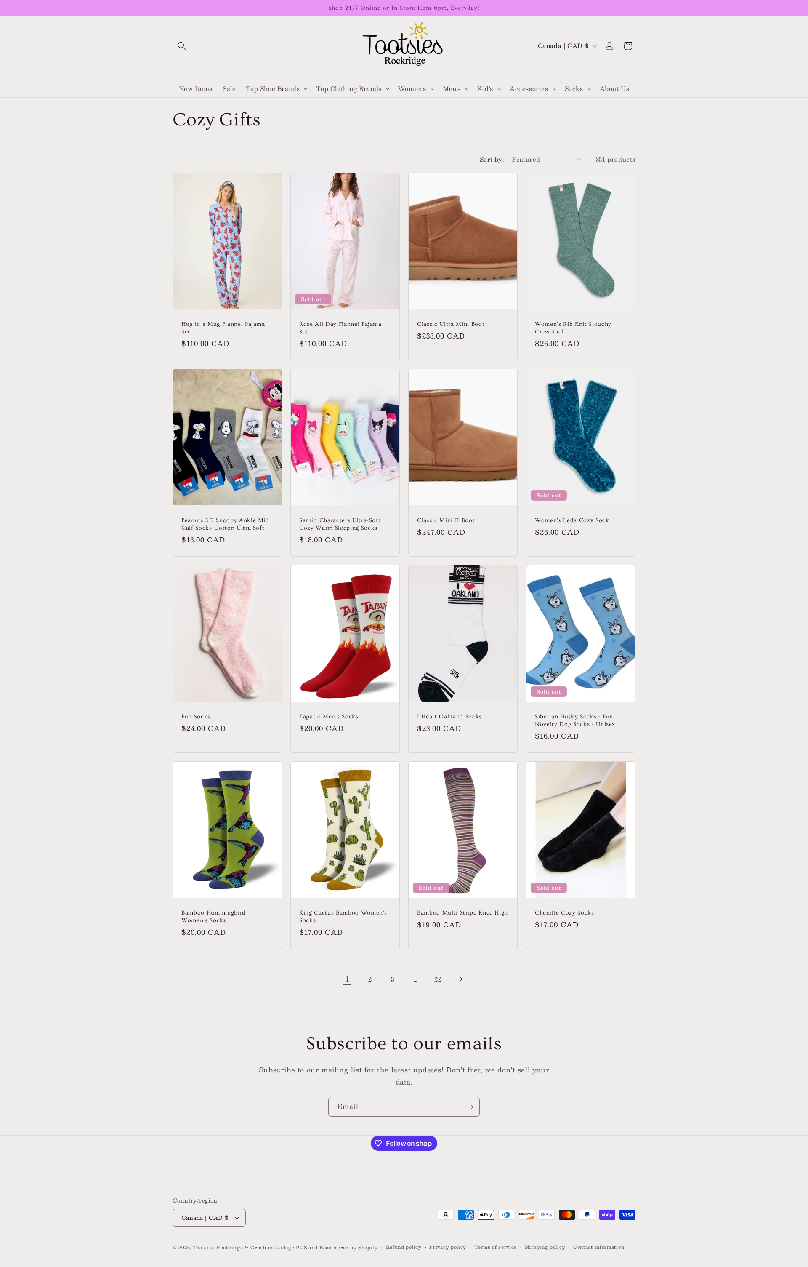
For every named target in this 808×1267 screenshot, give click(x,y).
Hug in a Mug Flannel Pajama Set (223, 327)
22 (437, 979)
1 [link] (347, 978)
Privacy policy (447, 1247)
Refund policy (404, 1247)
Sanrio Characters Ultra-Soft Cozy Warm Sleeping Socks (339, 524)
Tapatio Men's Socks (329, 716)
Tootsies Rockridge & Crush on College (244, 1247)
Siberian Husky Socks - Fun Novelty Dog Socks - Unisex (575, 720)
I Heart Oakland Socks (449, 716)
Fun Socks (195, 716)
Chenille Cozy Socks (564, 912)
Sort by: (492, 159)
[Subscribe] (470, 1107)
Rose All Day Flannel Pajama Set (340, 327)
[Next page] (461, 979)
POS (301, 1247)
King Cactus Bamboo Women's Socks (343, 916)
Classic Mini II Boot (446, 520)
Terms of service (495, 1247)
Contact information (598, 1247)
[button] (182, 46)
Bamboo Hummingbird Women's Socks (213, 916)
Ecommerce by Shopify (348, 1247)
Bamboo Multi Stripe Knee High (462, 912)
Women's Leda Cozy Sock (572, 520)
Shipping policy (545, 1247)
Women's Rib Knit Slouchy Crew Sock (573, 327)
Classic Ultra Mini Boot (450, 323)
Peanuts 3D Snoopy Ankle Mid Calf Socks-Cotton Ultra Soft (225, 524)
